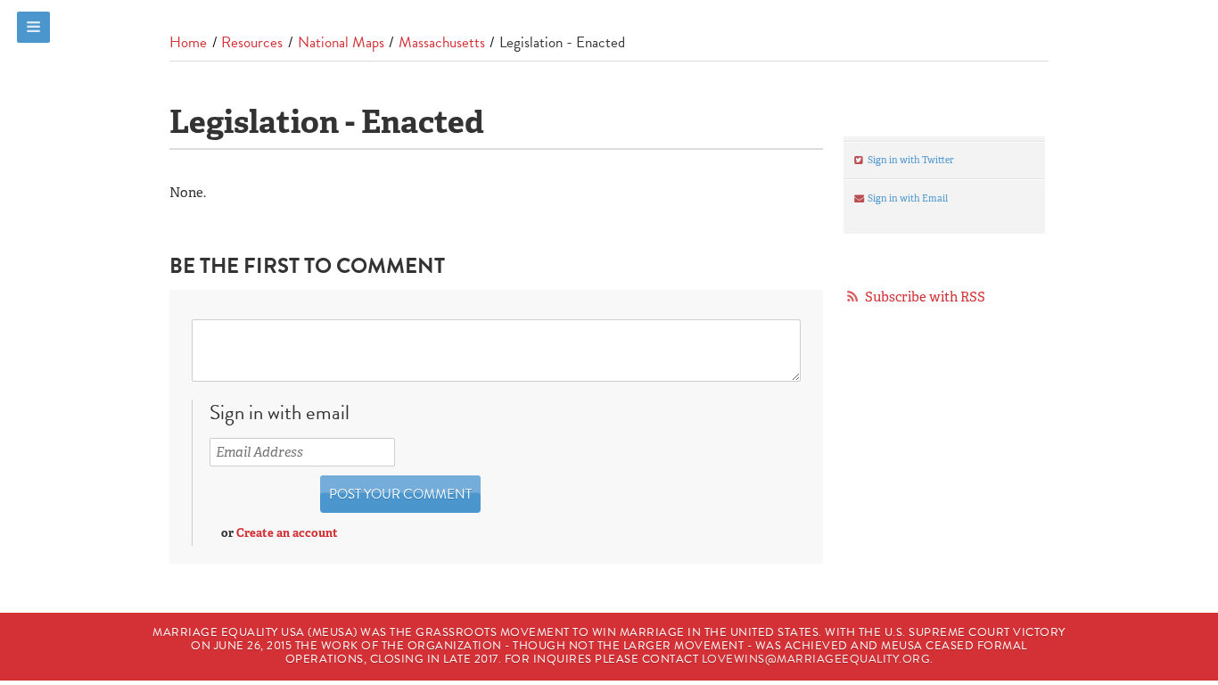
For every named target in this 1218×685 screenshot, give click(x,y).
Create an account (287, 533)
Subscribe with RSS (925, 297)
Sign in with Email (907, 198)
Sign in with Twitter (910, 159)
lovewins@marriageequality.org (816, 659)
